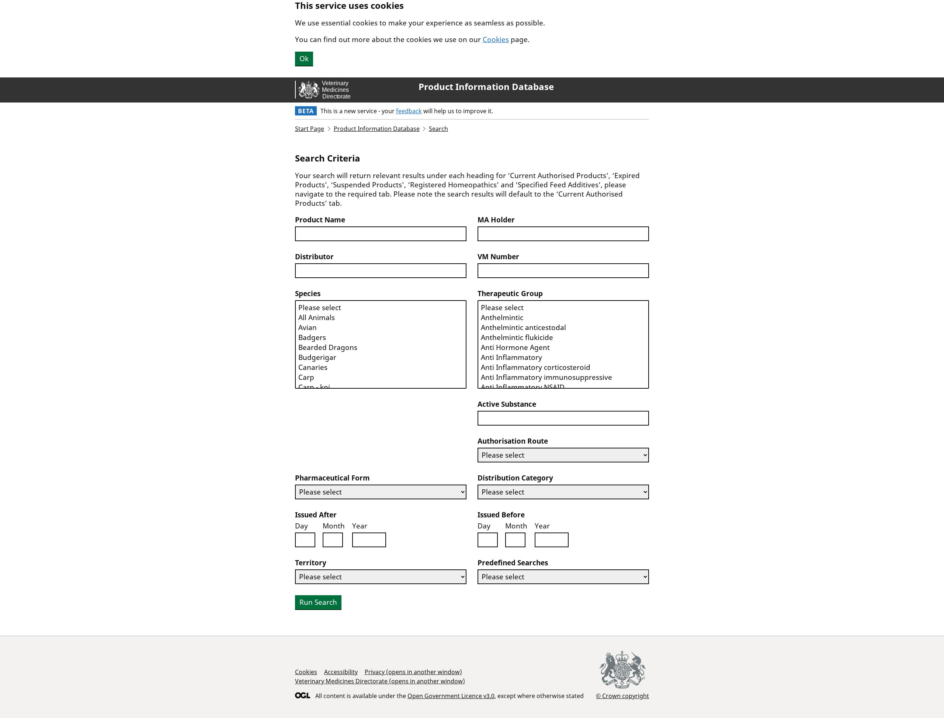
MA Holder (496, 220)
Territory (310, 563)
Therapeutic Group (510, 293)
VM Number (498, 256)
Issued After (316, 515)
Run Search (318, 602)
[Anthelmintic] (563, 318)
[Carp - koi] (381, 387)
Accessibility (341, 672)
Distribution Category (515, 478)
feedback (409, 111)
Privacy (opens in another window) (413, 672)
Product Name (320, 220)
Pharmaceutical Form (332, 478)
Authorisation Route (513, 441)
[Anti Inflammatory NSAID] (563, 387)
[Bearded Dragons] (381, 348)
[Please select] (381, 308)
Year (359, 526)
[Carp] (381, 377)
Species (307, 293)
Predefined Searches (513, 563)
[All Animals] (381, 318)
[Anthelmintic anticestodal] (563, 328)
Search (438, 129)
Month (334, 526)
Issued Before (501, 515)
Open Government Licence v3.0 (450, 696)
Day (301, 526)
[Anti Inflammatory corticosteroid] (563, 367)
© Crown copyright (622, 696)
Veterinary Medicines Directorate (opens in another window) (380, 681)
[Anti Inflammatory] (563, 358)
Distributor (314, 256)
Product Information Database (486, 86)
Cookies (496, 39)
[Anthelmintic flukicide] (563, 338)
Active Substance (507, 404)
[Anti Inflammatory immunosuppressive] (563, 377)
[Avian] (381, 328)
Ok (304, 58)
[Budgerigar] (381, 358)
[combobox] (380, 233)
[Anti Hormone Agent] (563, 348)
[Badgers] (381, 338)
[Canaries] (381, 367)
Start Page (309, 129)
